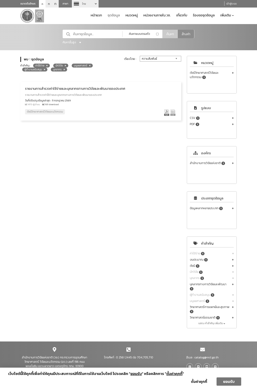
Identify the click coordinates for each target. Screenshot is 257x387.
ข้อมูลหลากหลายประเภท (205, 208)
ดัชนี (194, 266)
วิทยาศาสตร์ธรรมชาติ (204, 317)
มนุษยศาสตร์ (199, 301)
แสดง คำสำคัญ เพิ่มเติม (211, 323)
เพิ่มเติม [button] (226, 15)
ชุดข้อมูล (114, 15)
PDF (194, 124)
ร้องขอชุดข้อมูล (204, 15)
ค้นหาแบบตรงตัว (139, 33)
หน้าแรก (96, 15)
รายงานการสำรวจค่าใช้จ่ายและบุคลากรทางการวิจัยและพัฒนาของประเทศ (75, 88)
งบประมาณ (198, 259)
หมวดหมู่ (131, 15)
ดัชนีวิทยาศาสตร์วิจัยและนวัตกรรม (204, 75)
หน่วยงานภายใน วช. (157, 15)
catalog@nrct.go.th (206, 357)
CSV (194, 118)
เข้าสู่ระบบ (231, 4)
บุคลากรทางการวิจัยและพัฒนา (208, 286)
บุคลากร (196, 278)
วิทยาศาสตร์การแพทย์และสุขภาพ (210, 309)
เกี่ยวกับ (181, 15)
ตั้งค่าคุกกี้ (199, 381)
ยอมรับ (229, 381)
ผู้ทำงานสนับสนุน (201, 295)
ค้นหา (170, 33)
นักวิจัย (195, 272)
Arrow (85, 4)
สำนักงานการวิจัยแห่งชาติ (207, 163)
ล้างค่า (186, 33)
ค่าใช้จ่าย (196, 253)
